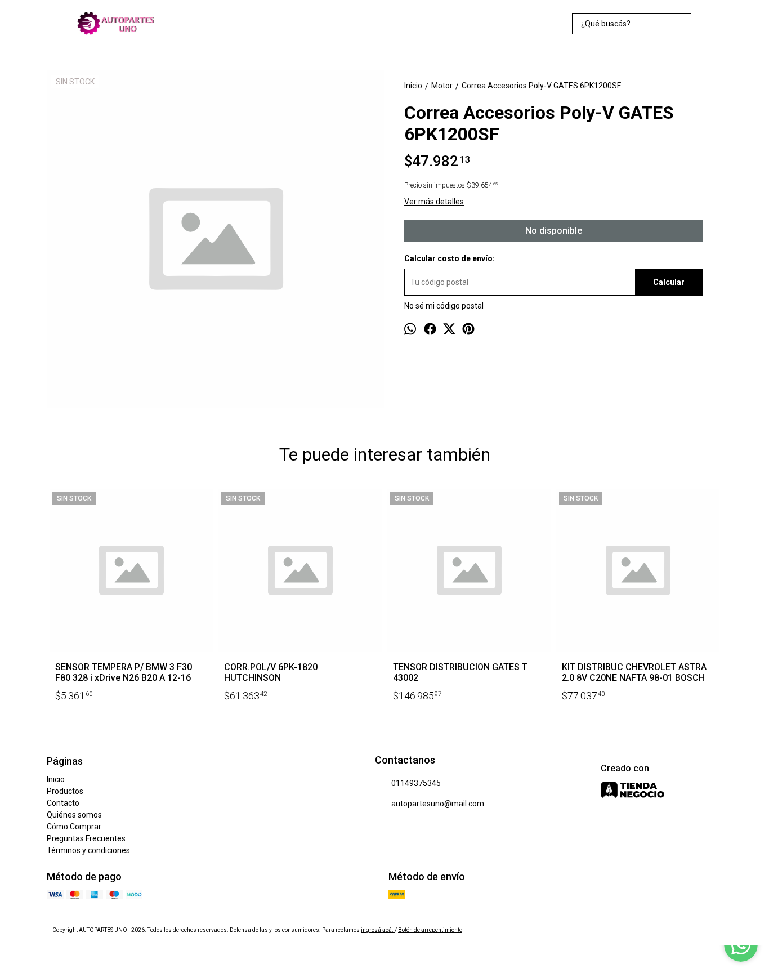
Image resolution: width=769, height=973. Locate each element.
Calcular (669, 282)
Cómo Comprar (74, 826)
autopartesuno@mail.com (437, 803)
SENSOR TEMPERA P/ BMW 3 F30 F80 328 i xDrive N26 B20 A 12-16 (123, 672)
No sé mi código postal (444, 305)
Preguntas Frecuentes (86, 838)
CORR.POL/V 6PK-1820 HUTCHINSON (271, 672)
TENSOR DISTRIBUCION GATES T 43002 (460, 672)
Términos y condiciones (88, 850)
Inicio (56, 779)
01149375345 (416, 783)
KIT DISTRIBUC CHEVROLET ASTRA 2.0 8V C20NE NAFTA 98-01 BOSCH (634, 672)
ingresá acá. (378, 930)
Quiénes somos (74, 814)
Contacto (63, 802)
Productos (65, 791)
